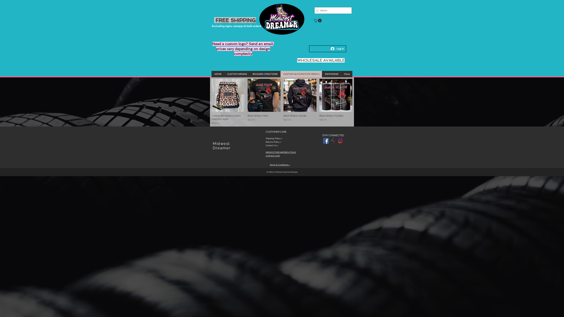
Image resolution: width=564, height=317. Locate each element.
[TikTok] (333, 141)
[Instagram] (340, 141)
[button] (318, 20)
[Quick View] (228, 95)
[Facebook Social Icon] (326, 141)
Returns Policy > (273, 142)
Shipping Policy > (274, 138)
